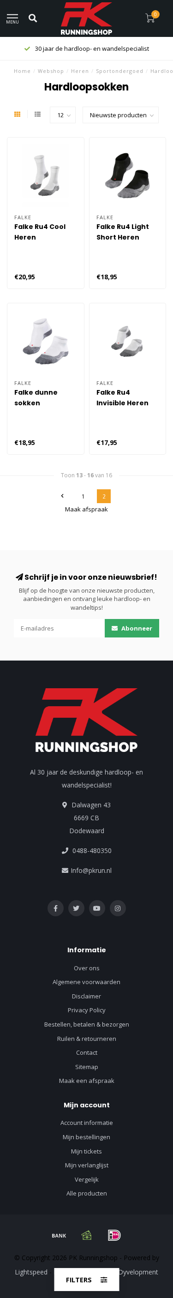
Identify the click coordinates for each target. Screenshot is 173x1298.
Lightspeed (31, 1272)
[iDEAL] (114, 1235)
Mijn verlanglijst (86, 1165)
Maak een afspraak (86, 1080)
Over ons (87, 968)
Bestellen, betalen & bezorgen (86, 1024)
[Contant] (86, 1235)
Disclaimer (86, 996)
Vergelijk (87, 1179)
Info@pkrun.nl (91, 870)
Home (22, 70)
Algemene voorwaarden (86, 982)
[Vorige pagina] (62, 496)
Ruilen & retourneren (86, 1038)
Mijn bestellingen (86, 1137)
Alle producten (86, 1193)
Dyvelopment (138, 1272)
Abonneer (136, 628)
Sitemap (86, 1067)
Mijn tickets (86, 1151)
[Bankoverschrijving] (59, 1235)
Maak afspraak (86, 509)
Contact (86, 1052)
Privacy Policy (87, 1010)
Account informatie (86, 1122)
